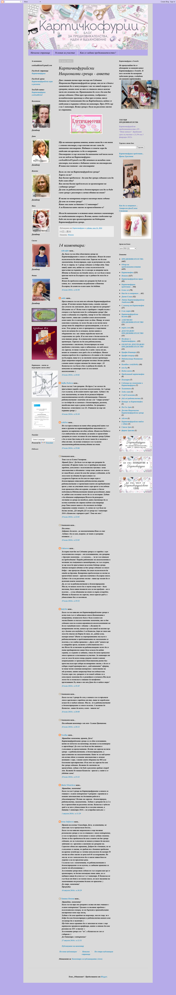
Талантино (126, 388)
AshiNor (64, 422)
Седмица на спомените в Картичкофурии (132, 384)
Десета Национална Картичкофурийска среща (133, 411)
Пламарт (126, 379)
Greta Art (125, 290)
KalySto (64, 609)
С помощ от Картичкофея (133, 305)
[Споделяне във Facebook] (67, 231)
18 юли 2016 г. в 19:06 (71, 448)
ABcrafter (65, 250)
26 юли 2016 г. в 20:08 (71, 711)
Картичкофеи (127, 272)
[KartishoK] (45, 396)
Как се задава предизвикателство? (98, 52)
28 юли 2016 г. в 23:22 (71, 777)
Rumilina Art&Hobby (130, 364)
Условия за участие (65, 52)
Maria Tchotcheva (68, 785)
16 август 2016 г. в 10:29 (72, 890)
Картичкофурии (38, 73)
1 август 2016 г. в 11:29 (71, 813)
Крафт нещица (128, 355)
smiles (63, 298)
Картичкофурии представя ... (128, 285)
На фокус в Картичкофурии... (129, 339)
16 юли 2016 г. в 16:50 (71, 289)
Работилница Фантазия (132, 358)
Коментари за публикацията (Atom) (87, 959)
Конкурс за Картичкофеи (132, 401)
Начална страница (40, 52)
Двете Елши (127, 296)
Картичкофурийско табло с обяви (133, 422)
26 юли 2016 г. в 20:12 (71, 726)
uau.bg (124, 367)
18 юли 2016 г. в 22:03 (71, 540)
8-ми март (126, 311)
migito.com (126, 327)
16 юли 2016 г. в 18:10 (71, 414)
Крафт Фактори (129, 352)
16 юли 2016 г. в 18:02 (71, 374)
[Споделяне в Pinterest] (70, 231)
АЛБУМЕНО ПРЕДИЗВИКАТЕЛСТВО (132, 321)
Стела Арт (126, 427)
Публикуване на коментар (73, 946)
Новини (71, 235)
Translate (49, 442)
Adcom (124, 418)
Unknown (65, 548)
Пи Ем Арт (126, 407)
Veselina (64, 735)
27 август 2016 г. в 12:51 (72, 940)
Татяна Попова (67, 898)
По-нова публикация (68, 951)
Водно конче (127, 371)
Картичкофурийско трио (132, 279)
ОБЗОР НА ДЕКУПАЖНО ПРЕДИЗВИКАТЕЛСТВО (133, 345)
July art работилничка (131, 398)
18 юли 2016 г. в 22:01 (71, 517)
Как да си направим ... (131, 293)
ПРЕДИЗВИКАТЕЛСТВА (132, 259)
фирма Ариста (128, 430)
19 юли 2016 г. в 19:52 (71, 601)
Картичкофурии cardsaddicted (38, 93)
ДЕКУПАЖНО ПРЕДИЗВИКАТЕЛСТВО (132, 332)
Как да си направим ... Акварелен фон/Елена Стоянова (128, 208)
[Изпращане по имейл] (61, 231)
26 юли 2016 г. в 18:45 (71, 686)
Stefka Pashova (67, 383)
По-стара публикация (103, 951)
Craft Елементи (128, 395)
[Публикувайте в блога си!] (63, 231)
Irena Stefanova (67, 821)
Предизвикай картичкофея (133, 374)
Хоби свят (126, 391)
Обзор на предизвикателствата (131, 265)
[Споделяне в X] (65, 231)
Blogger (104, 976)
